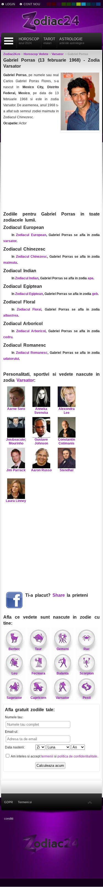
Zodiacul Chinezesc (31, 257)
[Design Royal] (93, 4)
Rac (86, 649)
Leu (14, 673)
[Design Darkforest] (64, 4)
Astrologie (71, 41)
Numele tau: (14, 717)
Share (58, 595)
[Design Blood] (49, 4)
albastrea (10, 315)
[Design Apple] (78, 4)
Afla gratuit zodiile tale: (30, 709)
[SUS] (90, 802)
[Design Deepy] (98, 4)
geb (95, 294)
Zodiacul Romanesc (32, 353)
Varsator (25, 380)
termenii (47, 756)
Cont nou (32, 4)
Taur (38, 649)
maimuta (10, 263)
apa (90, 278)
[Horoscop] (51, 843)
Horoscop (29, 41)
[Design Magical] (59, 4)
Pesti (87, 698)
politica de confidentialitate (77, 756)
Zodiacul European (31, 235)
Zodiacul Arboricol (31, 331)
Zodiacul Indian (26, 278)
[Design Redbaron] (54, 4)
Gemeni (63, 649)
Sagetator (14, 698)
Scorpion (87, 673)
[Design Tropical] (88, 4)
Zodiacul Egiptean (29, 294)
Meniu (8, 41)
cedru (7, 337)
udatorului (11, 359)
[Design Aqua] (83, 4)
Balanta (63, 673)
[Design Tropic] (73, 4)
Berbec (14, 649)
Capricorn (38, 698)
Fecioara (38, 673)
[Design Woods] (68, 4)
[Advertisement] (51, 171)
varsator (9, 241)
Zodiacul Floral (29, 309)
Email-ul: (11, 732)
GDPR (8, 802)
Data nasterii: (15, 747)
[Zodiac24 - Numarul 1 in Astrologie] (51, 20)
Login (10, 4)
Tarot (49, 41)
